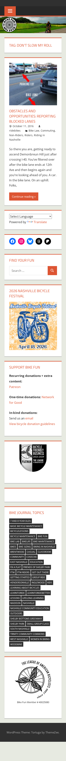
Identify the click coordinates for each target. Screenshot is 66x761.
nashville (28, 603)
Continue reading (23, 196)
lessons (15, 598)
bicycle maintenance (22, 536)
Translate (40, 222)
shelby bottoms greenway (26, 618)
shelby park (17, 623)
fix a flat (15, 567)
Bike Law (34, 130)
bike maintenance (43, 541)
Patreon (15, 387)
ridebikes (15, 130)
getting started (20, 577)
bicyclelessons (19, 531)
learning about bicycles (24, 587)
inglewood (38, 582)
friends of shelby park (36, 567)
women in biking (40, 639)
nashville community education (29, 608)
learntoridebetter (38, 592)
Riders (28, 135)
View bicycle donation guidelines (32, 424)
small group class (38, 623)
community (17, 556)
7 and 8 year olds (20, 521)
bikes (13, 546)
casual (31, 551)
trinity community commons (27, 634)
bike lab (14, 541)
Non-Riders (16, 135)
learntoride (17, 592)
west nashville (19, 639)
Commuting (48, 130)
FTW (12, 572)
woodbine (16, 644)
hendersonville (19, 582)
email (29, 418)
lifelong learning (33, 598)
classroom (44, 551)
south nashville (20, 628)
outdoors (16, 613)
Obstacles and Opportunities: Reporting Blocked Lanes (32, 116)
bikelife (26, 541)
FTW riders (23, 572)
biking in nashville (44, 546)
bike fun (42, 536)
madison (15, 603)
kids (49, 582)
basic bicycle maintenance (26, 526)
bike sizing (25, 546)
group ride (38, 577)
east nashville (18, 562)
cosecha (31, 556)
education (36, 562)
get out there (40, 572)
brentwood (17, 551)
